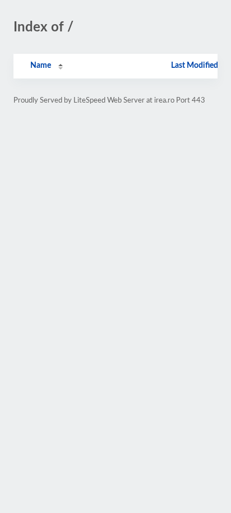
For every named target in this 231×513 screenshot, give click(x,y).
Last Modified (194, 66)
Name (40, 66)
